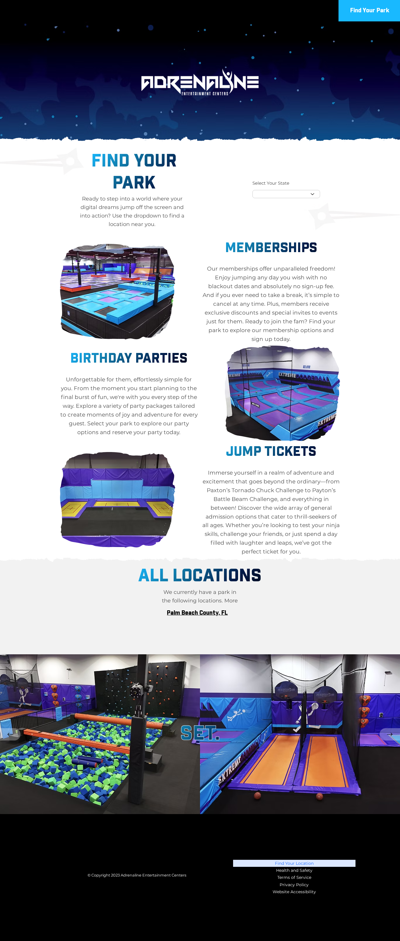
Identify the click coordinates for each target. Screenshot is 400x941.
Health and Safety (294, 870)
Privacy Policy (294, 884)
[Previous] (10, 734)
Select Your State (270, 183)
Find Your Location (294, 863)
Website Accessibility (294, 891)
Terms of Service (294, 877)
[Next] (390, 734)
